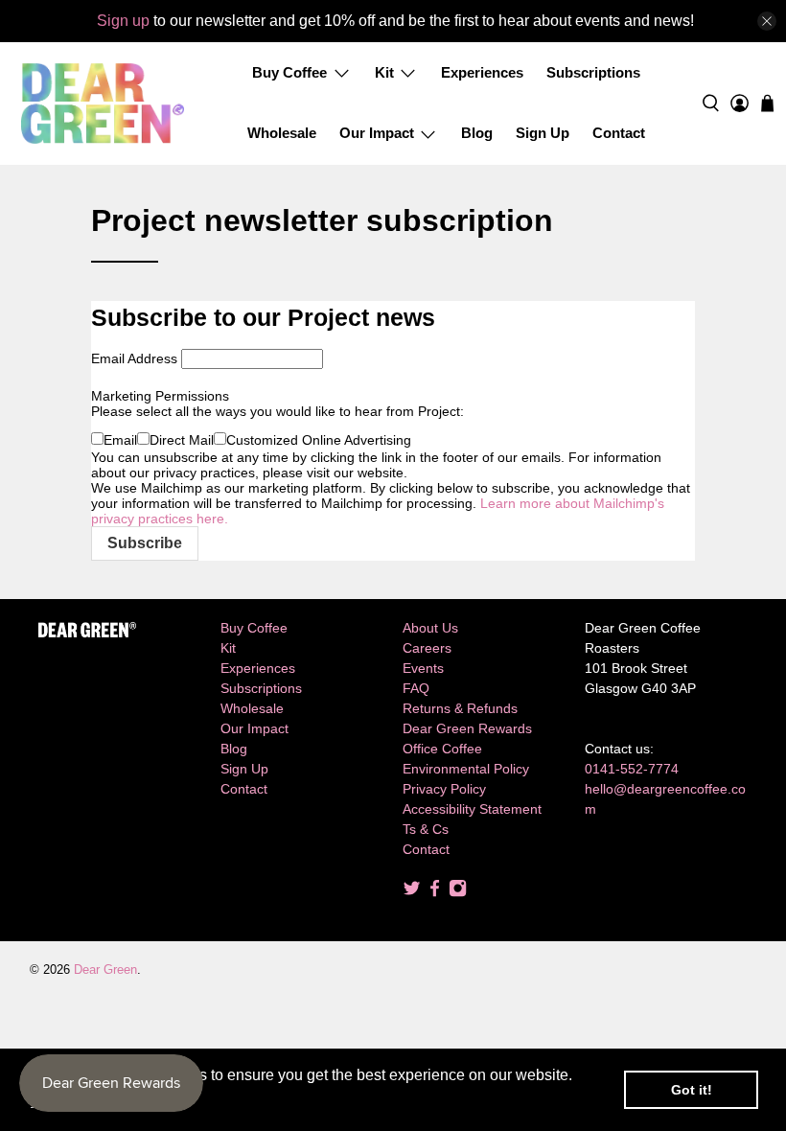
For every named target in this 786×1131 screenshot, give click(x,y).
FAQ (416, 688)
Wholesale (281, 133)
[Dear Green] (102, 104)
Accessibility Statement (472, 809)
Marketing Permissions (160, 396)
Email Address (134, 358)
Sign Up (542, 133)
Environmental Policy (466, 768)
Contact (618, 133)
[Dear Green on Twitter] (412, 892)
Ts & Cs (426, 829)
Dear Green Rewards (467, 728)
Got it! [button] (691, 1089)
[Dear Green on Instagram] (458, 892)
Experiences (482, 72)
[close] (766, 21)
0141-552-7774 (632, 768)
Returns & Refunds (460, 708)
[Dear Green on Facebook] (435, 892)
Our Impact (376, 133)
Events (423, 668)
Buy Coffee (289, 72)
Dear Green (105, 969)
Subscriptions (593, 72)
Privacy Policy (444, 788)
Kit (384, 72)
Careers (427, 648)
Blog (477, 133)
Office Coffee (442, 748)
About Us (430, 627)
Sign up (123, 20)
